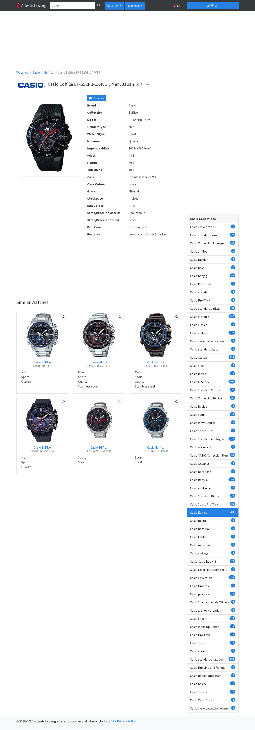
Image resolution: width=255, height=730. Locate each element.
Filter (215, 5)
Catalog (113, 6)
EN (178, 5)
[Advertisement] (127, 42)
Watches (134, 6)
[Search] (99, 5)
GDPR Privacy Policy (122, 721)
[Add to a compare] (63, 316)
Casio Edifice (42, 364)
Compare (98, 98)
